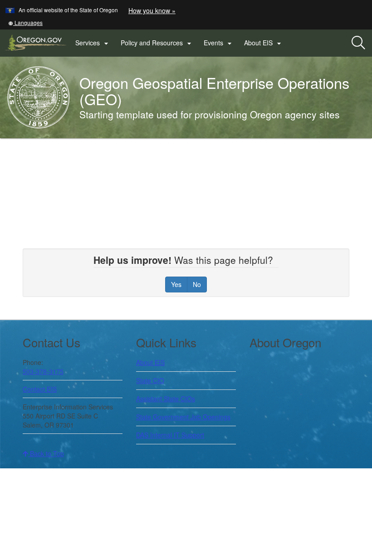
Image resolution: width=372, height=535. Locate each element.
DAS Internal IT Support (170, 434)
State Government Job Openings (183, 416)
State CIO (150, 380)
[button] (25, 22)
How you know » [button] (152, 10)
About (150, 362)
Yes (176, 284)
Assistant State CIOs (165, 398)
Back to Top (46, 453)
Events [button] (219, 43)
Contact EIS (40, 389)
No (197, 284)
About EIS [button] (264, 43)
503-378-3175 (43, 371)
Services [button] (93, 43)
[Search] (358, 43)
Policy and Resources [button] (157, 43)
